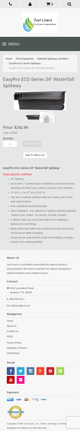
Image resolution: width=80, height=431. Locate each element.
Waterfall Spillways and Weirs (53, 58)
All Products (13, 353)
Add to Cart (31, 143)
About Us (12, 326)
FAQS (10, 336)
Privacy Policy (14, 342)
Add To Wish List (35, 155)
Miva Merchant (40, 428)
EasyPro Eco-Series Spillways (25, 63)
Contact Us (12, 331)
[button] (30, 4)
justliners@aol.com (20, 305)
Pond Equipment (25, 58)
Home (9, 58)
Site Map (52, 423)
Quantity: (8, 138)
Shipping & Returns (17, 348)
